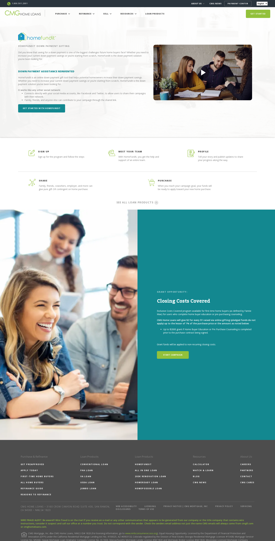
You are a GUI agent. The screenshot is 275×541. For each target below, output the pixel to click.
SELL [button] (106, 13)
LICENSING (150, 506)
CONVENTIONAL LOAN (94, 464)
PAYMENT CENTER (238, 3)
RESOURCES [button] (127, 13)
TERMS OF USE (146, 509)
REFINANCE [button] (85, 13)
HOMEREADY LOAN (146, 482)
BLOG (196, 476)
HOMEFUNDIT (143, 464)
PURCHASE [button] (61, 13)
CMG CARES (247, 482)
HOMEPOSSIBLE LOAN (148, 488)
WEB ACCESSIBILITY (126, 506)
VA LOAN (85, 476)
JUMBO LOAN (88, 488)
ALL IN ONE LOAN (146, 470)
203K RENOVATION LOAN (150, 476)
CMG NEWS (215, 3)
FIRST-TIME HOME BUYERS (37, 476)
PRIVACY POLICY (224, 506)
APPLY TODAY (29, 470)
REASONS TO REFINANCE (36, 494)
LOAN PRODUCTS (155, 13)
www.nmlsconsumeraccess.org (141, 533)
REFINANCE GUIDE (32, 488)
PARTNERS (246, 470)
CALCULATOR (201, 464)
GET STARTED (258, 13)
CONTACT (246, 476)
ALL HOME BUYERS (32, 482)
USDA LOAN (87, 482)
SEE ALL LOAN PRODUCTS (135, 202)
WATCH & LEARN (203, 470)
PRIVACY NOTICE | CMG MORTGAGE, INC (186, 506)
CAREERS (245, 464)
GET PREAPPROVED (32, 464)
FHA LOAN (86, 470)
